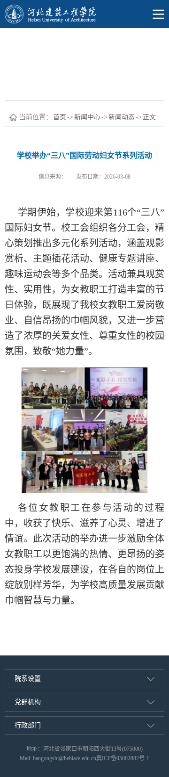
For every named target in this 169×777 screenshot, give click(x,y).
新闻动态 (121, 117)
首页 (59, 117)
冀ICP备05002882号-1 (122, 758)
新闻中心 (87, 117)
